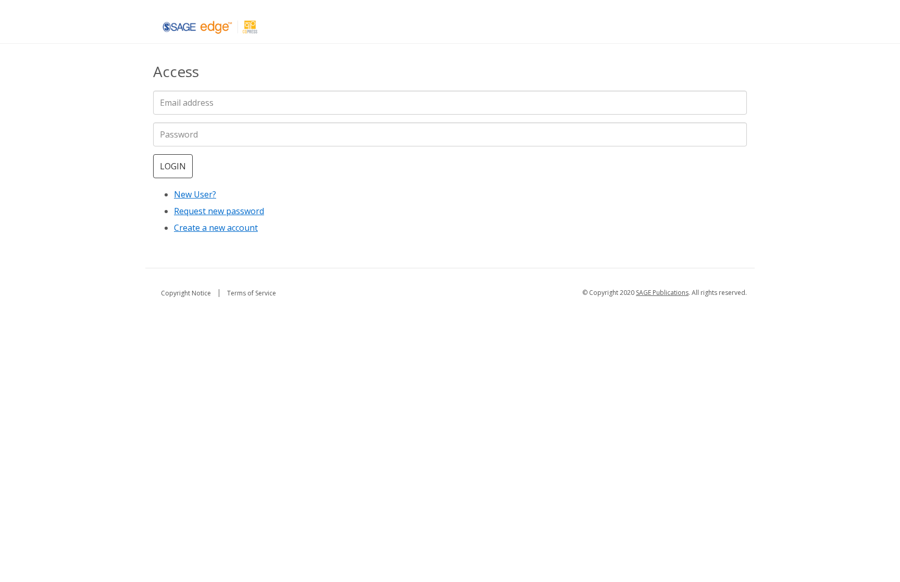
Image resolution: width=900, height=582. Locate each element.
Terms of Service (251, 293)
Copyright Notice (186, 293)
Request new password (219, 211)
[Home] (210, 26)
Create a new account (216, 227)
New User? (195, 194)
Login (173, 166)
